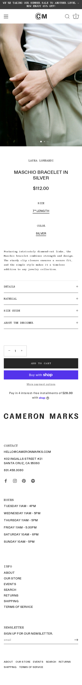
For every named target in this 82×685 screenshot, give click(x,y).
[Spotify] (33, 480)
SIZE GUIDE (12, 310)
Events (10, 584)
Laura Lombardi (41, 160)
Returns (11, 595)
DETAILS (9, 286)
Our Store (13, 578)
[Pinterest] (24, 480)
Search (10, 590)
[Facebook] (6, 480)
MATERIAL (10, 298)
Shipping (11, 601)
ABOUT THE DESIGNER (18, 322)
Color (41, 225)
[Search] (67, 17)
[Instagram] (15, 480)
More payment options (41, 384)
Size (41, 203)
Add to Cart (41, 363)
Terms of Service (18, 607)
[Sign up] (76, 640)
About (9, 572)
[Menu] (6, 16)
